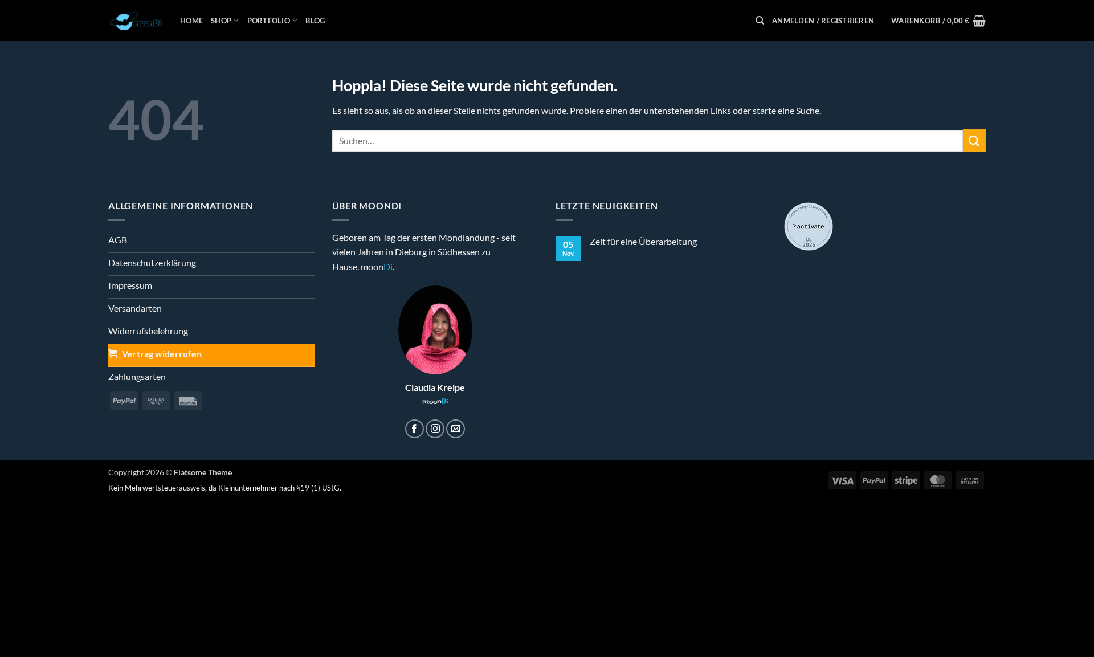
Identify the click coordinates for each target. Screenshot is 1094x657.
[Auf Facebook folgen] (414, 428)
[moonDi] (135, 20)
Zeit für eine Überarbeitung (643, 241)
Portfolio (268, 20)
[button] (823, 20)
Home (191, 20)
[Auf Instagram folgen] (435, 428)
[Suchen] (760, 20)
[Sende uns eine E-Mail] (455, 428)
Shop (221, 20)
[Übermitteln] (974, 140)
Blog (315, 20)
